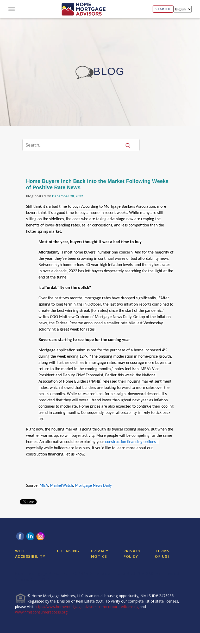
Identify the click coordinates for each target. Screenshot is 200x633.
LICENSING (68, 550)
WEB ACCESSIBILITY (30, 553)
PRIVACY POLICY (132, 553)
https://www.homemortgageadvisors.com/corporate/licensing (87, 606)
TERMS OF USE (162, 553)
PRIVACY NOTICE (100, 553)
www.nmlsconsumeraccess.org (41, 612)
